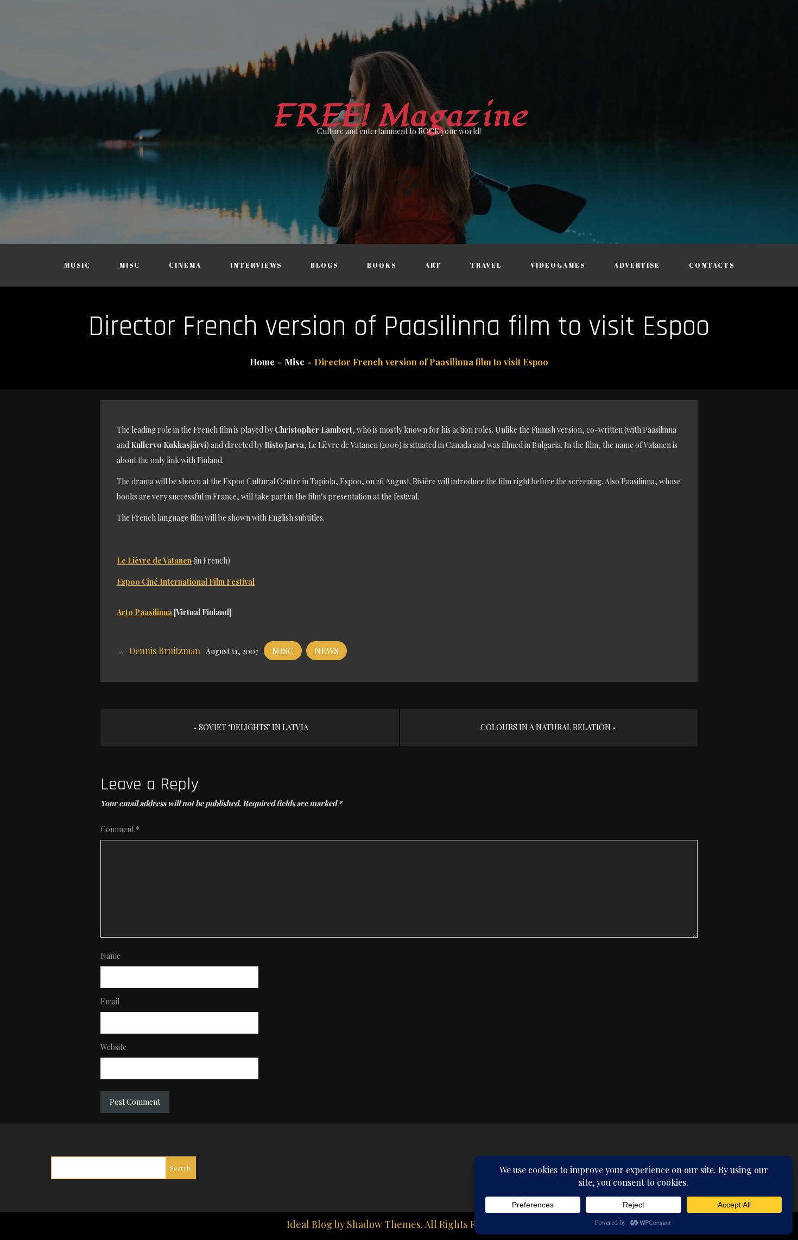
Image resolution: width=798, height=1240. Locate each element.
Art (433, 265)
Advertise (637, 265)
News (326, 650)
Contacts (711, 265)
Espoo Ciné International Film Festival (186, 582)
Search (180, 1167)
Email (109, 1001)
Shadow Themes (384, 1224)
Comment (120, 829)
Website (113, 1047)
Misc (129, 265)
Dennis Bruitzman (164, 650)
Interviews (256, 265)
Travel (486, 265)
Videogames (557, 265)
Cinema (185, 265)
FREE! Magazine (399, 116)
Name (110, 956)
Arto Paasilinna (144, 612)
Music (77, 265)
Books (381, 265)
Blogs (324, 265)
